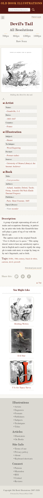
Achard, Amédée (14, 187)
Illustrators (20, 435)
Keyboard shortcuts (24, 458)
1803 (9, 118)
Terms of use (20, 448)
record (14, 208)
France (9, 126)
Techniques (20, 423)
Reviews (18, 481)
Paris (9, 200)
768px (5, 36)
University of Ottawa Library (19, 163)
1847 (14, 118)
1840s (10, 258)
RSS (17, 474)
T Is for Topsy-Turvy (21, 387)
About (17, 455)
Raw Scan (21, 41)
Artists (18, 406)
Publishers (19, 416)
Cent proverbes (13, 180)
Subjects (19, 419)
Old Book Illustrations (21, 490)
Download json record (33, 268)
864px (16, 36)
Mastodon (19, 471)
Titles (17, 426)
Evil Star (21, 355)
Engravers (19, 409)
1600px (37, 36)
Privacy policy (21, 451)
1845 (27, 200)
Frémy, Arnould (12, 190)
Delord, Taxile (28, 187)
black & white (31, 258)
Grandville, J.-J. (13, 111)
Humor (10, 140)
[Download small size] (3, 99)
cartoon (5, 262)
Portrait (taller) (13, 155)
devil (11, 262)
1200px (27, 36)
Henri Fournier (18, 200)
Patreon (18, 467)
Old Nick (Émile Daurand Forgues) (19, 192)
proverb (17, 262)
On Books (19, 439)
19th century (19, 258)
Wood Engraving (14, 147)
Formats (18, 413)
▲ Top (38, 282)
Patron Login (36, 17)
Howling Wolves (21, 323)
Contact (18, 477)
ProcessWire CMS (26, 493)
